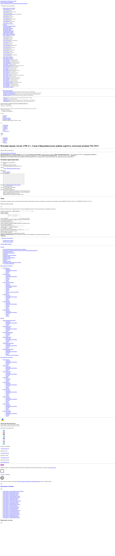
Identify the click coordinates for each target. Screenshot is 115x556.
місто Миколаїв (6, 70)
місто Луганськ (6, 66)
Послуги (7, 1)
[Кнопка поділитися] (1, 123)
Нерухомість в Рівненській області (11, 508)
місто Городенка (7, 40)
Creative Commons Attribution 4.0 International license (28, 481)
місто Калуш (6, 16)
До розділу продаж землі (7, 238)
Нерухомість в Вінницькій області (11, 493)
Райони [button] (5, 24)
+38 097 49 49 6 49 (5, 453)
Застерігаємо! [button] (13, 153)
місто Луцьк (6, 67)
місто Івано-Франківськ (8, 14)
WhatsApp (5, 128)
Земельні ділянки (7, 119)
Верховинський (6, 118)
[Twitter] (4, 431)
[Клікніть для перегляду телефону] (13, 179)
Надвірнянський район (8, 30)
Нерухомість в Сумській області (10, 509)
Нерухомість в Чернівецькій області (11, 516)
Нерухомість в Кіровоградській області (12, 500)
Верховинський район (8, 32)
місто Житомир (6, 62)
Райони (2, 318)
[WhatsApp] (4, 436)
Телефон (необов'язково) (6, 225)
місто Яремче (6, 21)
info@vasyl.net (53, 467)
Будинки (5, 140)
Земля (4, 141)
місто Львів (5, 69)
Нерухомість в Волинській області (11, 492)
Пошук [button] (2, 2)
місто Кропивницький (8, 65)
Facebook (5, 127)
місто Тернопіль (6, 77)
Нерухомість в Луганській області (11, 502)
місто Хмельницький (8, 82)
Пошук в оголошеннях (7, 111)
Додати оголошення (8, 2)
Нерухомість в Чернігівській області (11, 517)
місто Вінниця (6, 59)
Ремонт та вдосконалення (9, 94)
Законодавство (6, 100)
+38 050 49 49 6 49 (5, 448)
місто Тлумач (6, 52)
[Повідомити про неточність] (2, 134)
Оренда (7, 281)
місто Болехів (6, 9)
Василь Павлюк (6, 171)
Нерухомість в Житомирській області (11, 496)
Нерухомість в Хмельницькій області (11, 514)
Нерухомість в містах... (8, 23)
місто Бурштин (6, 11)
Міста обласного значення (6, 265)
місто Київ (5, 64)
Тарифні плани (6, 256)
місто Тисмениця (7, 54)
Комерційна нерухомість (11, 270)
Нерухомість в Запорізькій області (11, 498)
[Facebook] (4, 434)
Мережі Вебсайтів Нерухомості (13, 184)
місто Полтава (6, 72)
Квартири (5, 137)
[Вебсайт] (4, 442)
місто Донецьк (6, 60)
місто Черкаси (6, 83)
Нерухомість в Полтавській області (11, 506)
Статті (4, 98)
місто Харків (6, 79)
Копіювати (5, 125)
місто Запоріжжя (7, 63)
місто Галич (6, 38)
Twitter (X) (5, 126)
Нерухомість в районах (8, 33)
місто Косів (5, 42)
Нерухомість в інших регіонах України (12, 262)
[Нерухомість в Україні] (3, 421)
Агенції (7, 283)
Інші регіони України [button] (8, 58)
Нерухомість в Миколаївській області (11, 504)
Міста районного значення (7, 357)
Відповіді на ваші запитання (9, 255)
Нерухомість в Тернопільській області (11, 510)
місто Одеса (6, 71)
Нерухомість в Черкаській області (10, 515)
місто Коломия (6, 18)
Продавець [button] (3, 170)
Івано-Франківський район (9, 26)
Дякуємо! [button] (3, 153)
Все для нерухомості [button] (7, 90)
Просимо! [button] (7, 153)
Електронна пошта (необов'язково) (8, 229)
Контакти (3, 1)
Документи (5, 101)
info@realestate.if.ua (5, 462)
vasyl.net (2, 474)
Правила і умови (12, 1)
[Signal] (4, 438)
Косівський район (7, 29)
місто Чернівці (6, 84)
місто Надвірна (6, 45)
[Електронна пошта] (4, 444)
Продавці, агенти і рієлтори (12, 292)
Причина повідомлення (6, 211)
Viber (4, 130)
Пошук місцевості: (5, 103)
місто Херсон (6, 81)
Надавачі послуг (7, 95)
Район (4, 116)
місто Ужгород (6, 78)
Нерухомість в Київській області (10, 499)
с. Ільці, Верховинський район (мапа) (11, 168)
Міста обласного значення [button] (9, 8)
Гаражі (7, 277)
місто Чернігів (6, 85)
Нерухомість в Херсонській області (11, 512)
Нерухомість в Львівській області (10, 503)
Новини (5, 97)
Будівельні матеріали (8, 91)
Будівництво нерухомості (9, 92)
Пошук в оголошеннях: (6, 104)
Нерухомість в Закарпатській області (11, 497)
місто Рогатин (6, 47)
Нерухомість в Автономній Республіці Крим (13, 491)
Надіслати (3, 235)
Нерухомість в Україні (8, 87)
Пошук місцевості (6, 109)
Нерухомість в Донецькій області (10, 494)
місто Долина (6, 35)
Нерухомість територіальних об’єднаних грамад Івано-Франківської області (20, 250)
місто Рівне (5, 73)
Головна (2, 247)
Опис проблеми (4, 218)
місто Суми (5, 76)
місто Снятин (6, 50)
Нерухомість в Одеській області (10, 505)
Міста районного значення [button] (9, 34)
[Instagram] (4, 432)
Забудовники (9, 287)
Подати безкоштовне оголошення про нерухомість (14, 249)
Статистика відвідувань (8, 263)
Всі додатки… (6, 131)
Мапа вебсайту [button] (8, 244)
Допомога (3, 244)
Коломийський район (8, 28)
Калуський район (7, 27)
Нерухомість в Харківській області (11, 511)
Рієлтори (5, 142)
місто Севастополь (7, 75)
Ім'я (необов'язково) (5, 222)
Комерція (5, 139)
